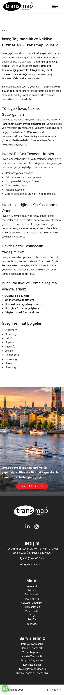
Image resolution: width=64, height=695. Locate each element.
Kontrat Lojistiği (32, 664)
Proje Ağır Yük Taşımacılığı (32, 669)
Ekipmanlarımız (32, 607)
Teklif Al (32, 619)
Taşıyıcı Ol (32, 623)
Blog (32, 615)
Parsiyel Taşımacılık (32, 644)
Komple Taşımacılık (32, 648)
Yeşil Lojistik (32, 611)
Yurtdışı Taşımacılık (32, 656)
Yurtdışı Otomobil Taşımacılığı (32, 673)
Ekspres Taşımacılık (32, 660)
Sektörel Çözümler (32, 602)
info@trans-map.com (32, 564)
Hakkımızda (32, 586)
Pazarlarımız (32, 598)
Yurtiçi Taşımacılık (32, 652)
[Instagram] (36, 526)
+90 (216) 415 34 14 (34, 558)
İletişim (32, 590)
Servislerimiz (32, 594)
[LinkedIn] (28, 526)
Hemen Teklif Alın (30, 486)
